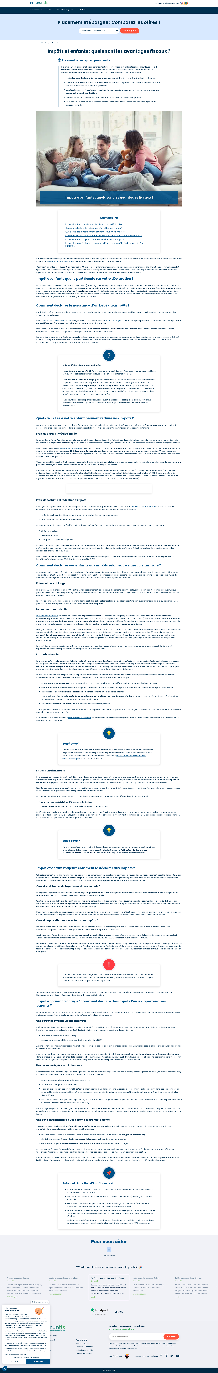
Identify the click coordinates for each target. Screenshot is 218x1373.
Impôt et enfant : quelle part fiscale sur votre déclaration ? (95, 224)
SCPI (49, 10)
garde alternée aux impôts (79, 717)
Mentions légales (82, 1343)
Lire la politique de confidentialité (16, 1354)
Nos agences (44, 1347)
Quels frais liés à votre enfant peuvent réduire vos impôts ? (95, 231)
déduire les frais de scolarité (144, 506)
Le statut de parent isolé (47, 615)
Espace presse (44, 1353)
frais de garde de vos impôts (70, 448)
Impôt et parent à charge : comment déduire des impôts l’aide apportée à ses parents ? (105, 244)
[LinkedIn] (172, 1356)
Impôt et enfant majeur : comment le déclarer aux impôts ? (95, 239)
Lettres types (109, 1255)
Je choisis (14, 1361)
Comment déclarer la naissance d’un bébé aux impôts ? (94, 228)
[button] (4, 1368)
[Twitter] (166, 1356)
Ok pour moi (38, 1361)
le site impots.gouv (114, 320)
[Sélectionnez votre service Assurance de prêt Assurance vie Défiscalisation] (99, 30)
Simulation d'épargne (65, 10)
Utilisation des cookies (84, 1350)
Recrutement (81, 1340)
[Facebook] (161, 1356)
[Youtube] (177, 1356)
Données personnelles (85, 1347)
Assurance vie (36, 10)
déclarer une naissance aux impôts (56, 320)
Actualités (84, 10)
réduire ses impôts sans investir (61, 261)
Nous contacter (45, 1350)
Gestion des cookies (84, 1353)
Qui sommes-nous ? (47, 1340)
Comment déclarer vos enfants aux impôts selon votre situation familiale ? (103, 235)
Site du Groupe (44, 1343)
